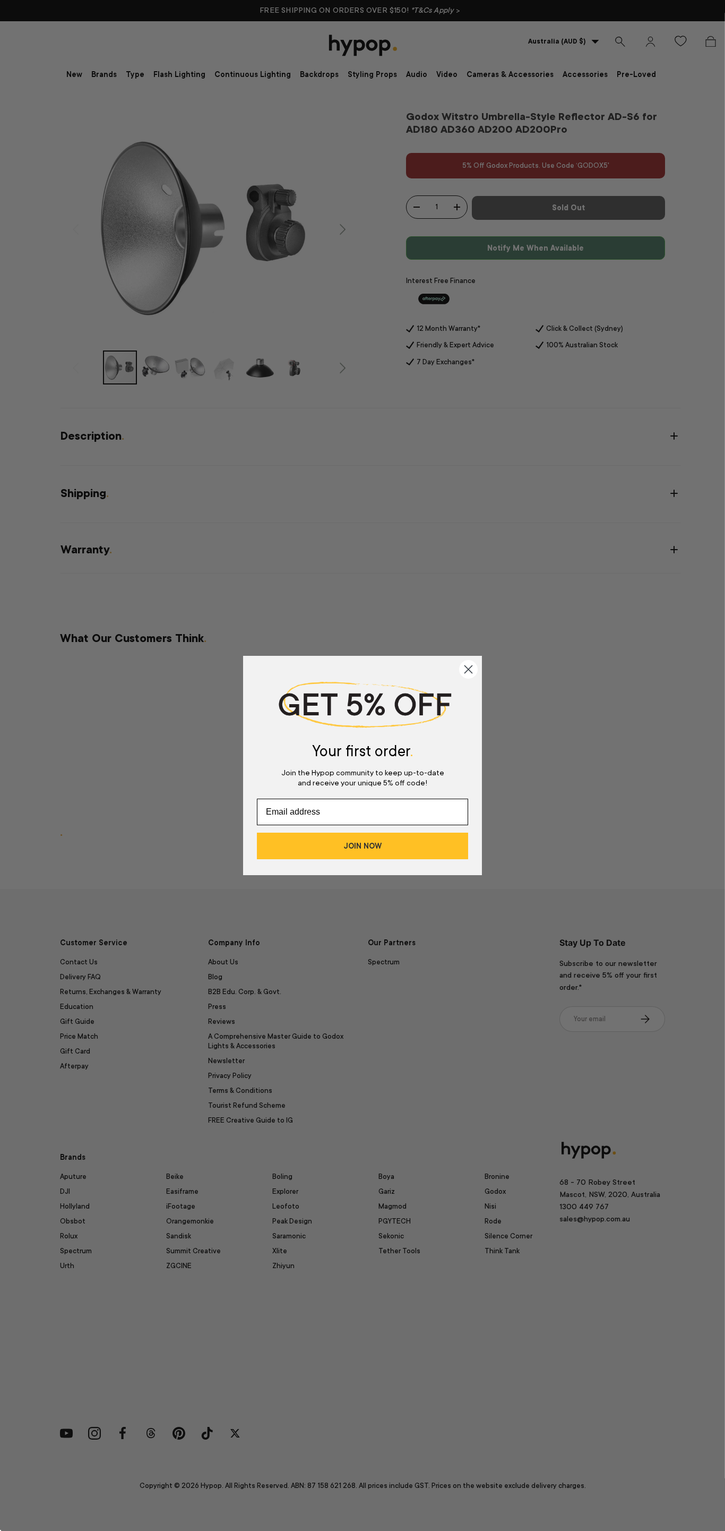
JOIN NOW (362, 846)
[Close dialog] (468, 669)
